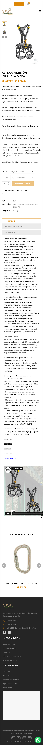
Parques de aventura (11, 679)
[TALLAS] (4, 27)
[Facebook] (13, 210)
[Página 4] (4, 31)
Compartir (6, 210)
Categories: (6, 204)
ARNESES (16, 204)
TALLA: (4, 171)
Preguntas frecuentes (11, 648)
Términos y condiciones (12, 656)
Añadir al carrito (22, 184)
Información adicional (14, 227)
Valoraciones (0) (12, 232)
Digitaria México (27, 734)
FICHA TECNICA (10, 458)
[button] (38, 740)
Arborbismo (7, 687)
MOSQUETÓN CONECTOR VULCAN (22, 584)
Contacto (6, 652)
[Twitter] (18, 210)
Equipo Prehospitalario (11, 683)
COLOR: (5, 177)
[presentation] (4, 565)
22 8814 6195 (11, 621)
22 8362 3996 (11, 624)
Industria (6, 675)
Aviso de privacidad (10, 660)
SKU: (3, 201)
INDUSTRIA (33, 204)
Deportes (6, 671)
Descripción (10, 221)
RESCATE (16, 207)
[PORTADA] (4, 22)
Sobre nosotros (9, 644)
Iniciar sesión (19, 4)
